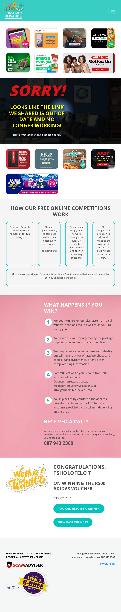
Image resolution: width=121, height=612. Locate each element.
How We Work (15, 553)
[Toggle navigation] (112, 10)
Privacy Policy (107, 563)
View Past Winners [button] (73, 522)
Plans (39, 557)
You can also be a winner (78, 508)
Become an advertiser (20, 557)
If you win (32, 553)
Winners (46, 553)
